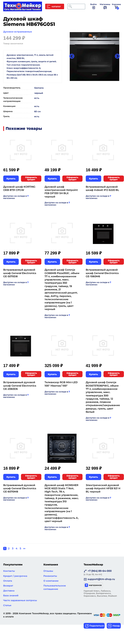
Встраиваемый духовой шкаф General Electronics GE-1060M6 (102, 273)
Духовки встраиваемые (17, 31)
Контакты (9, 570)
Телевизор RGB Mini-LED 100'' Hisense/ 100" (61, 384)
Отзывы (48, 570)
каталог (56, 6)
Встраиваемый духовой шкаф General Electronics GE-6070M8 (19, 488)
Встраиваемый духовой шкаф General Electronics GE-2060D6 (19, 385)
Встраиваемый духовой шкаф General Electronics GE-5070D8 (19, 273)
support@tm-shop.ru (101, 579)
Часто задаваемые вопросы (20, 600)
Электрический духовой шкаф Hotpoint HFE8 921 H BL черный (103, 488)
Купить (11, 178)
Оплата (7, 580)
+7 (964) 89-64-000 (98, 572)
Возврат (8, 585)
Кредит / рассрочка (15, 575)
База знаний (10, 595)
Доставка (8, 590)
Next (117, 56)
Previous (71, 56)
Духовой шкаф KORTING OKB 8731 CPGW (19, 188)
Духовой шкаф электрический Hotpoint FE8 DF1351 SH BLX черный (61, 191)
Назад (116, 625)
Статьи (7, 605)
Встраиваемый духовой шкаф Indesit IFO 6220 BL (102, 188)
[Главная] (24, 9)
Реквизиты (50, 575)
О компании (50, 580)
